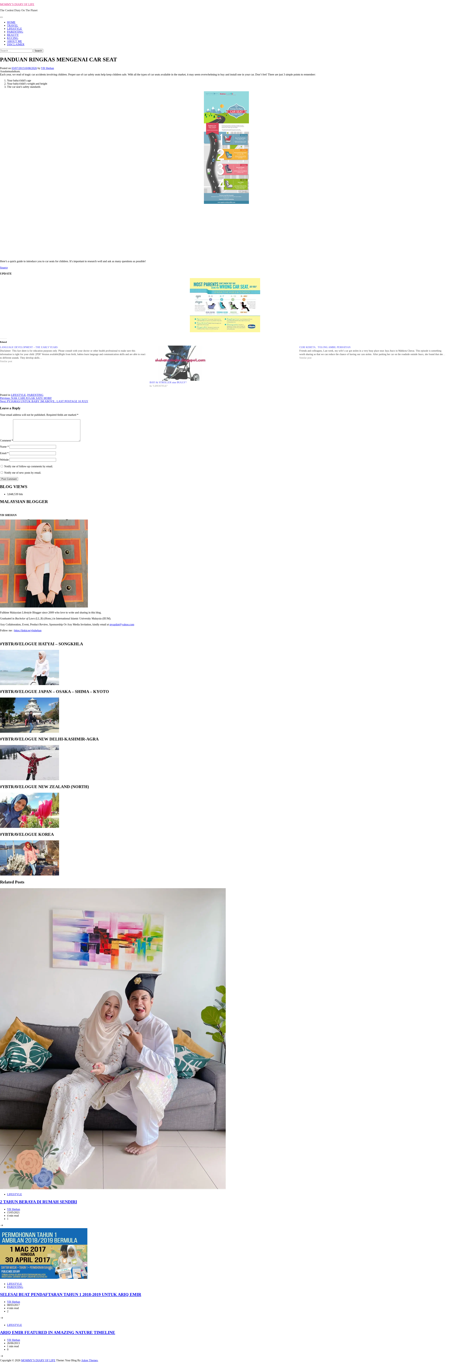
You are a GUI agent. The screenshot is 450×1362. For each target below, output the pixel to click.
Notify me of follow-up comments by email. (28, 466)
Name (4, 446)
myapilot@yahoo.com (122, 624)
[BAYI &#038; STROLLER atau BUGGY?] (223, 363)
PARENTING (15, 31)
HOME (11, 22)
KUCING (12, 38)
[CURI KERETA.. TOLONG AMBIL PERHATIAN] (374, 353)
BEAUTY (13, 34)
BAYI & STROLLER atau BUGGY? (168, 382)
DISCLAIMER (15, 44)
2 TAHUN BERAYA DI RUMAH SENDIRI (38, 1201)
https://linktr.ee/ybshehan (27, 630)
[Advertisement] (225, 230)
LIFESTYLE (14, 28)
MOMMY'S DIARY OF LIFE (17, 4)
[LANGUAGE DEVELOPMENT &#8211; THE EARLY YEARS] (75, 354)
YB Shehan (47, 68)
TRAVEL (12, 25)
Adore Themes (89, 1360)
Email (4, 453)
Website (4, 459)
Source (4, 267)
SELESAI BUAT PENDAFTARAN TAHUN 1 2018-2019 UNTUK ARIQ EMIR (70, 1294)
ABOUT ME (14, 41)
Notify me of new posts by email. (22, 472)
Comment (6, 440)
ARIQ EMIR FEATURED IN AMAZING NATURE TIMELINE (57, 1332)
